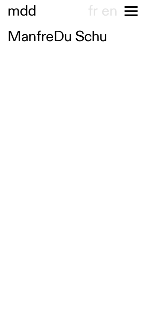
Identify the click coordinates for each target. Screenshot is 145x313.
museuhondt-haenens (21, 11)
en (109, 11)
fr (92, 11)
